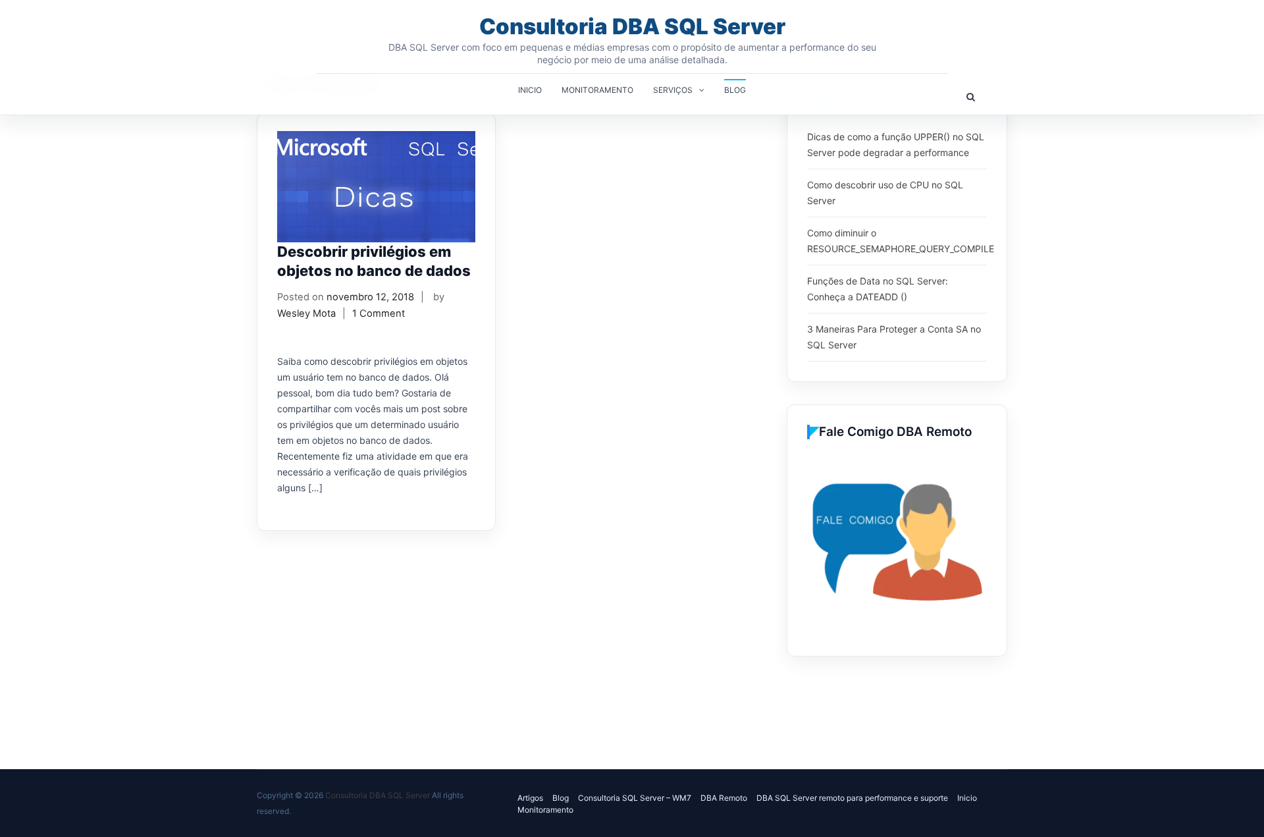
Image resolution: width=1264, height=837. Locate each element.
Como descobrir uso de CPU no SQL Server (885, 192)
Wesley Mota (306, 313)
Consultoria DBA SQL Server (632, 26)
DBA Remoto (723, 798)
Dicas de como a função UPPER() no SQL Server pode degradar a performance (895, 144)
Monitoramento (597, 90)
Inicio (530, 90)
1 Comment (378, 313)
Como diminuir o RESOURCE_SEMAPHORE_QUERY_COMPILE (900, 240)
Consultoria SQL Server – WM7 (634, 798)
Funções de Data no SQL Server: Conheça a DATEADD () (877, 288)
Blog (735, 90)
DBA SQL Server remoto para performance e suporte (852, 798)
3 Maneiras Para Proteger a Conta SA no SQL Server (894, 336)
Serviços (673, 90)
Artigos (530, 798)
